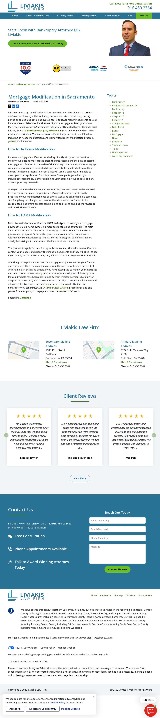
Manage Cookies (66, 647)
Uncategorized (120, 152)
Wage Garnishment (122, 155)
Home (15, 15)
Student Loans (120, 145)
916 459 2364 (139, 8)
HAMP (12, 141)
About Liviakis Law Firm (37, 15)
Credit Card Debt (121, 123)
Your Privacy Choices (26, 647)
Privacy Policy (145, 595)
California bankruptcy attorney (41, 130)
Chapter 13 (118, 116)
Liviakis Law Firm (80, 327)
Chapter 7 (117, 119)
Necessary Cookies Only (42, 708)
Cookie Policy (48, 647)
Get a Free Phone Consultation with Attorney (37, 43)
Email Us (144, 15)
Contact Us (20, 509)
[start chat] (150, 710)
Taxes (115, 148)
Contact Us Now (117, 569)
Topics (111, 95)
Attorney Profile (65, 15)
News (115, 137)
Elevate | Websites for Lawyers (131, 689)
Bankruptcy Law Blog (25, 84)
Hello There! (148, 699)
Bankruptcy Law (89, 15)
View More (80, 478)
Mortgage (25, 297)
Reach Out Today (117, 512)
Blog (130, 15)
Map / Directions (56, 362)
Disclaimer (131, 595)
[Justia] (11, 611)
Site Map (118, 595)
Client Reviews (112, 15)
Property (117, 141)
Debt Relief (118, 127)
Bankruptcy (118, 101)
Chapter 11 (118, 112)
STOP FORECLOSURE (57, 287)
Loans (115, 130)
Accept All (15, 708)
